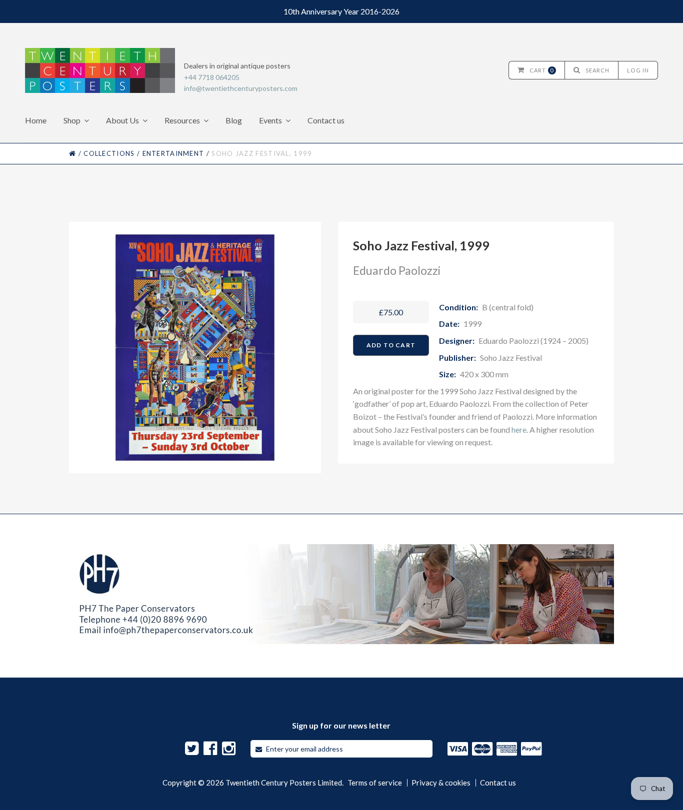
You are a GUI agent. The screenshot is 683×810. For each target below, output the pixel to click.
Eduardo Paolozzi (396, 270)
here (519, 429)
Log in (638, 70)
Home (35, 120)
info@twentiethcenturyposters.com (241, 88)
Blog (234, 120)
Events (270, 120)
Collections (109, 153)
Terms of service (375, 783)
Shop (72, 120)
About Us (122, 120)
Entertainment (173, 153)
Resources (182, 120)
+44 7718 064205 (212, 77)
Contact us (326, 120)
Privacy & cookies (441, 783)
